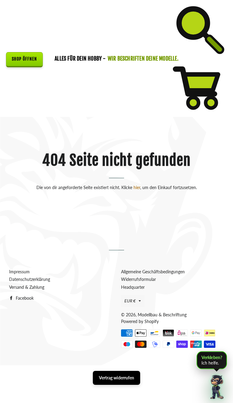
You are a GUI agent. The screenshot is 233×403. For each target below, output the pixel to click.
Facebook (24, 298)
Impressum (19, 271)
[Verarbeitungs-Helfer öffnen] (216, 387)
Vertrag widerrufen (116, 377)
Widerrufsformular (138, 279)
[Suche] (198, 55)
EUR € (130, 300)
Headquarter (133, 287)
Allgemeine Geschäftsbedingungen (153, 271)
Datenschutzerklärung (29, 279)
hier (136, 187)
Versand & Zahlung (26, 287)
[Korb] (198, 113)
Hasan (129, 367)
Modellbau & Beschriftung (162, 314)
